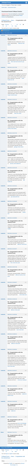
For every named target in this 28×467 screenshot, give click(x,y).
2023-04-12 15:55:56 (12, 314)
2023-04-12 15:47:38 (12, 266)
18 (17, 24)
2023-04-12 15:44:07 (12, 248)
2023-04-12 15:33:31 (12, 185)
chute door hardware (22, 379)
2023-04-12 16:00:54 (12, 349)
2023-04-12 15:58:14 (12, 334)
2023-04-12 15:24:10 (12, 117)
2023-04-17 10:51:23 (12, 416)
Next (16, 26)
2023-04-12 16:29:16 (12, 386)
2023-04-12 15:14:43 (12, 35)
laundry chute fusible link (15, 163)
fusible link (13, 410)
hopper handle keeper (12, 94)
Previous (7, 24)
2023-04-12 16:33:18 (12, 401)
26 (12, 26)
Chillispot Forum (6, 2)
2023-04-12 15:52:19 (12, 299)
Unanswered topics (12, 7)
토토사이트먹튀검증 (22, 423)
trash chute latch (20, 329)
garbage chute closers (18, 146)
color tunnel (15, 441)
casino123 (3, 416)
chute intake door (23, 294)
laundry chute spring (12, 128)
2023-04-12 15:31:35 (12, 167)
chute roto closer (17, 113)
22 (6, 26)
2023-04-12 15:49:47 (12, 282)
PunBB (10, 463)
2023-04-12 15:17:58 (12, 67)
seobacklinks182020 (3, 35)
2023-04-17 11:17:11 (12, 432)
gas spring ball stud (15, 196)
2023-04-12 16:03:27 (12, 370)
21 (3, 26)
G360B (9, 228)
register (11, 28)
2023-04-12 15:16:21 (12, 50)
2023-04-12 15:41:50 (12, 233)
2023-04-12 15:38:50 (12, 218)
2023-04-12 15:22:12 (12, 99)
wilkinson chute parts (15, 309)
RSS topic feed (6, 30)
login (7, 28)
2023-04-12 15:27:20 (12, 133)
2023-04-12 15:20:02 (12, 84)
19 (20, 24)
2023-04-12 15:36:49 (12, 201)
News (12, 20)
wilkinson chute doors (22, 244)
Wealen (2, 432)
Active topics (4, 7)
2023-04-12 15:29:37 (12, 151)
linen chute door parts (15, 262)
